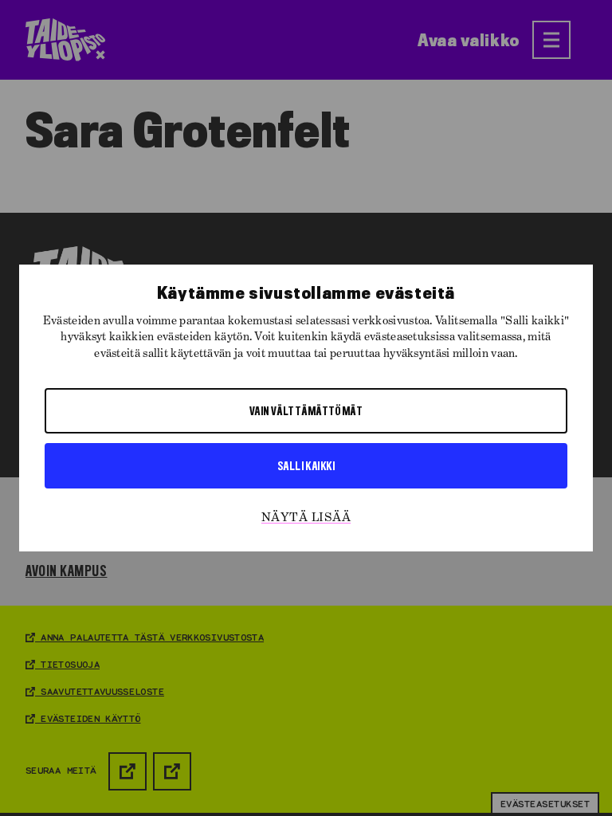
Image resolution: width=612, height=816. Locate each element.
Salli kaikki (306, 465)
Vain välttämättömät (306, 410)
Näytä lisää (306, 518)
